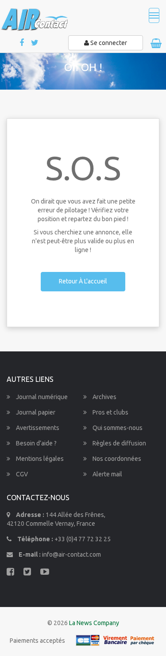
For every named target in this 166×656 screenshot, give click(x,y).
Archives (103, 396)
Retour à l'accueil (83, 281)
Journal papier (35, 412)
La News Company (94, 622)
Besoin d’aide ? (36, 443)
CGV (21, 474)
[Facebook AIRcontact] (22, 43)
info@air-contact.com (71, 554)
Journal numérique (41, 396)
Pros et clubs (109, 412)
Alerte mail (106, 474)
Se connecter (108, 42)
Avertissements (37, 427)
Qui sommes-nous (117, 427)
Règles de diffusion (118, 443)
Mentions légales (39, 458)
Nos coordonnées (116, 458)
